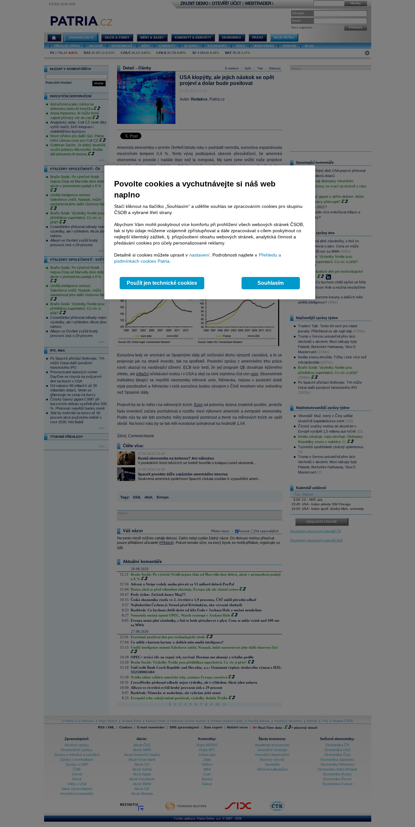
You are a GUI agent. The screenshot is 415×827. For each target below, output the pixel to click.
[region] (209, 232)
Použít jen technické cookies (162, 283)
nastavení (199, 255)
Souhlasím (270, 283)
